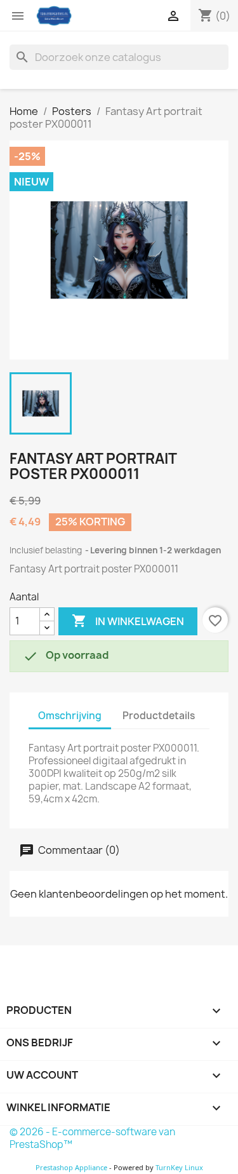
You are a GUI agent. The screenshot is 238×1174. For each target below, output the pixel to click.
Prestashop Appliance (71, 1167)
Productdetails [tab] (158, 715)
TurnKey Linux (179, 1167)
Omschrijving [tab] (70, 715)
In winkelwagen (128, 620)
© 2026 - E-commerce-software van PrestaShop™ (92, 1138)
